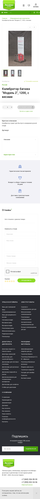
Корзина (36, 6)
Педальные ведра (7, 334)
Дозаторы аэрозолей (8, 354)
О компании (6, 397)
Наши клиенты (6, 414)
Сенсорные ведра (7, 320)
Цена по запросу (25, 107)
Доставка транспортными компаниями (20, 196)
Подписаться (31, 449)
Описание (7, 139)
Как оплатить (6, 408)
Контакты (5, 421)
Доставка (5, 405)
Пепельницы (6, 336)
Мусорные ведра (7, 325)
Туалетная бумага (26, 354)
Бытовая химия (26, 378)
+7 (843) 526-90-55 (29, 479)
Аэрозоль (24, 375)
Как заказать (6, 411)
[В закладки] (30, 27)
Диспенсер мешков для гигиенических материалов (9, 379)
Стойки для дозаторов (9, 387)
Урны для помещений (8, 307)
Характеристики (9, 154)
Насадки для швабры (27, 372)
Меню (6, 12)
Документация (6, 402)
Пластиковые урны (8, 328)
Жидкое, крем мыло (27, 367)
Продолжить (26, 280)
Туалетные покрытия (27, 369)
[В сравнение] (34, 27)
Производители (7, 400)
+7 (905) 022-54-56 (29, 482)
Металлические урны (8, 331)
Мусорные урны (7, 322)
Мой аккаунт (34, 12)
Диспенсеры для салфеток (10, 384)
